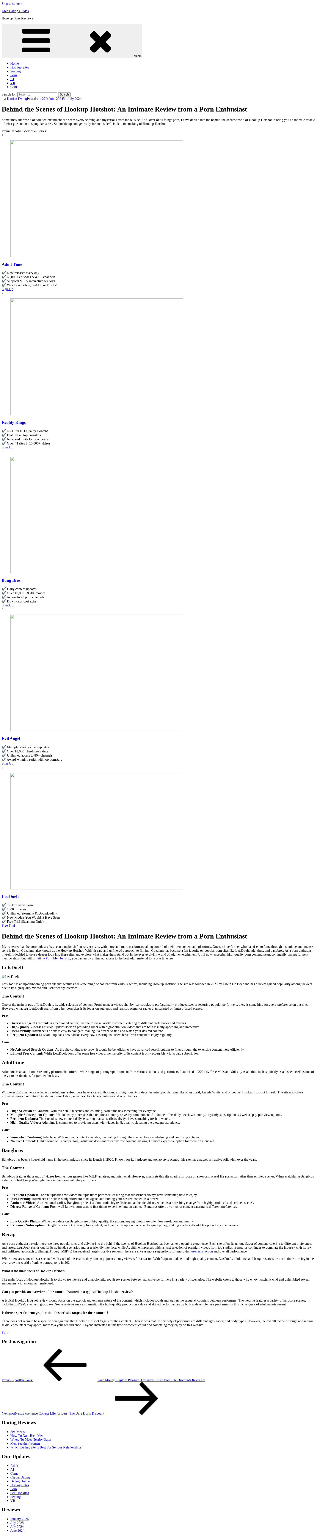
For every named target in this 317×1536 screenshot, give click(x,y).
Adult (14, 1465)
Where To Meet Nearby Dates (30, 1439)
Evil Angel (11, 738)
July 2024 (17, 1526)
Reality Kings (14, 422)
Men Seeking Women (25, 1443)
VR (12, 83)
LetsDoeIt (10, 896)
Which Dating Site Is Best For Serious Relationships (46, 1447)
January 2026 (19, 1519)
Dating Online (20, 1481)
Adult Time (12, 264)
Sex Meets (17, 1432)
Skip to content (12, 3)
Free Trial (8, 925)
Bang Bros (11, 580)
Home (14, 63)
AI (12, 79)
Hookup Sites (19, 67)
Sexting (15, 71)
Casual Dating (20, 1477)
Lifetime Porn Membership (51, 958)
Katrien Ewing (17, 98)
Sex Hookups (19, 1493)
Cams (14, 87)
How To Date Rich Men (27, 1435)
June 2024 (17, 1530)
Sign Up (7, 289)
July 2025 (17, 1523)
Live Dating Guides (15, 11)
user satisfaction (202, 1251)
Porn (13, 75)
